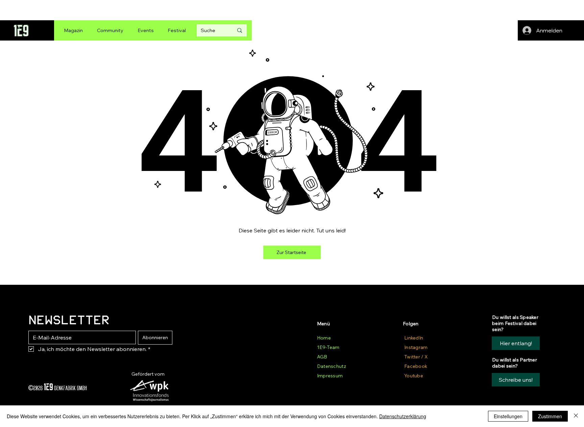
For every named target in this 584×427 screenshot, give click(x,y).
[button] (516, 379)
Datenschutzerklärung (402, 416)
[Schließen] (576, 416)
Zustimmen (550, 416)
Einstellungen (508, 416)
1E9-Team (328, 347)
